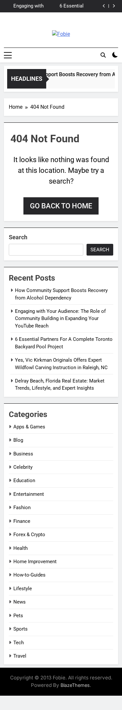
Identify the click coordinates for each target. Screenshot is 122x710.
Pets (18, 616)
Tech (18, 643)
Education (24, 480)
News (19, 602)
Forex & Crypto (29, 534)
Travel (19, 656)
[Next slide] (113, 6)
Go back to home (61, 206)
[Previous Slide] (104, 6)
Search (18, 237)
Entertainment (28, 494)
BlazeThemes (75, 685)
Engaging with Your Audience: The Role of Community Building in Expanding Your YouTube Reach (27, 6)
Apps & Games (29, 427)
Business (23, 454)
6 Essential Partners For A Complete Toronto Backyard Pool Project (64, 6)
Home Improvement (35, 561)
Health (20, 548)
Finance (21, 521)
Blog (18, 440)
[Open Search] (103, 55)
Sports (20, 629)
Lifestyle (22, 589)
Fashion (22, 507)
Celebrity (23, 467)
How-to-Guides (29, 575)
